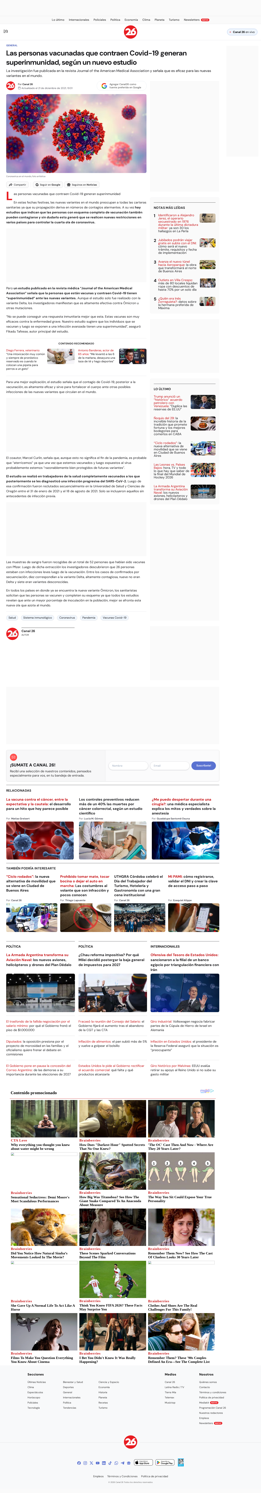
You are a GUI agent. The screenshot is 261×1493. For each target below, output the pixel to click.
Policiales (33, 1402)
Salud (12, 617)
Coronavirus (67, 617)
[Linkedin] (104, 1463)
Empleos (204, 1418)
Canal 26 (27, 84)
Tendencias (69, 1407)
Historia (103, 1392)
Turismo (103, 1407)
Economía (104, 1387)
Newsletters (210, 1423)
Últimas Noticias (37, 1382)
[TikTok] (110, 1463)
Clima (31, 1387)
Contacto (204, 1387)
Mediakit (208, 1402)
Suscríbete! (203, 765)
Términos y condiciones (212, 1392)
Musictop (170, 1402)
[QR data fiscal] (181, 1465)
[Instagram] (85, 1463)
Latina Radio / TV (174, 1387)
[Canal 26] (130, 1442)
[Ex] (91, 1463)
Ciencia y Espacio (109, 1382)
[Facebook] (79, 1463)
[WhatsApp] (116, 1463)
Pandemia (88, 617)
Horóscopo (34, 1397)
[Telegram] (122, 1463)
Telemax (169, 1397)
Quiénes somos (208, 1382)
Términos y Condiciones (122, 1476)
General (12, 45)
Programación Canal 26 (212, 1407)
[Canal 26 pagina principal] (130, 38)
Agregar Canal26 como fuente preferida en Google (125, 86)
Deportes (68, 1387)
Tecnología (34, 1407)
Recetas (103, 1402)
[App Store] (143, 1463)
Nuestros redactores (211, 1412)
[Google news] (128, 1463)
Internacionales (165, 946)
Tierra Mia (170, 1392)
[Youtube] (97, 1463)
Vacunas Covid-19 (114, 617)
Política (13, 946)
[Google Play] (165, 1463)
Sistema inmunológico (37, 617)
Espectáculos (35, 1392)
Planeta (103, 1397)
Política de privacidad (211, 1397)
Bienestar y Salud (73, 1382)
